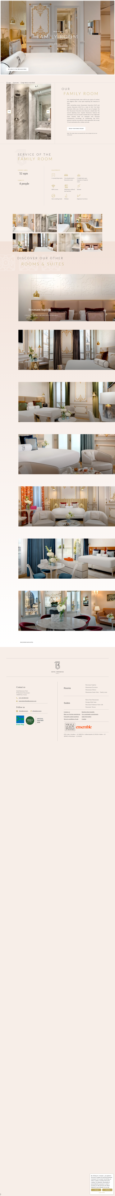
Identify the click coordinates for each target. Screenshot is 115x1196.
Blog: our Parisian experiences (72, 714)
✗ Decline (107, 1189)
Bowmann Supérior (40, 309)
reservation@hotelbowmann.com (27, 701)
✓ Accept (96, 1189)
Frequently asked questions (71, 716)
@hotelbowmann (23, 711)
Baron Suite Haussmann (31, 517)
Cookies (84, 719)
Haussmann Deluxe (31, 413)
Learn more (102, 1192)
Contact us (67, 712)
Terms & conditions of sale (71, 719)
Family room (103, 692)
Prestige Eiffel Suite (31, 569)
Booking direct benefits (88, 712)
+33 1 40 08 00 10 (23, 698)
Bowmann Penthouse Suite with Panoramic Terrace (44, 622)
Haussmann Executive (31, 361)
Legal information (86, 716)
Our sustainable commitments (90, 714)
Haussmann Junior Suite (31, 465)
